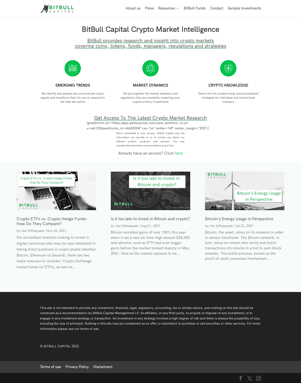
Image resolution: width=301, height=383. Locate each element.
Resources (166, 8)
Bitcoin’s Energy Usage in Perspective (239, 218)
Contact (216, 8)
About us (133, 8)
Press (149, 8)
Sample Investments (244, 8)
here (179, 153)
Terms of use (50, 366)
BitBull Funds (195, 8)
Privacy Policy (77, 366)
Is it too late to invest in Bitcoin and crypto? (150, 218)
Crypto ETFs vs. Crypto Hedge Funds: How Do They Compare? (52, 221)
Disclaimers (102, 366)
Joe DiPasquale (32, 231)
